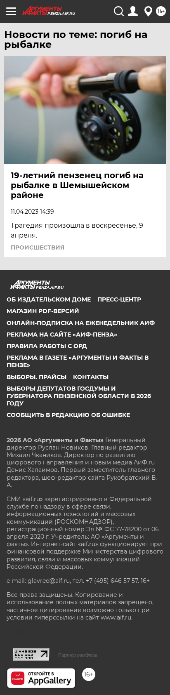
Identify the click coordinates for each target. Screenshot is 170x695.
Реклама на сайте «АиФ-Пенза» (62, 334)
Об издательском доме (49, 299)
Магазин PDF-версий (43, 311)
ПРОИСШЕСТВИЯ (37, 247)
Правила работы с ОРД (47, 346)
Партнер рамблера (77, 655)
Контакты (91, 377)
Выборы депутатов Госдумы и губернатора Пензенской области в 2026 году (79, 396)
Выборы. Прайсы (36, 377)
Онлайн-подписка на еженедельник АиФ (81, 323)
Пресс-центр (119, 299)
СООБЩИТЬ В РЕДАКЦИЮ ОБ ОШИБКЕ (68, 415)
